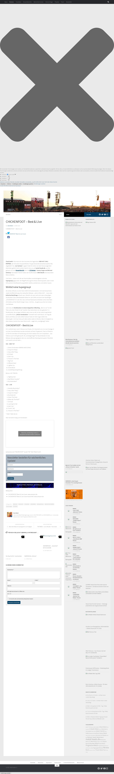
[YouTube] (105, 214)
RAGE (92, 748)
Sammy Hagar (9, 506)
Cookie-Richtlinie (4, 185)
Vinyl (87, 752)
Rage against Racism (98, 748)
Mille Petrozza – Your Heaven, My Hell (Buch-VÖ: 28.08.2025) (96, 652)
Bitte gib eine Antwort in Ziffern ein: (16, 591)
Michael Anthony (40, 504)
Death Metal (94, 729)
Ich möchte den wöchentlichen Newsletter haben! (21, 599)
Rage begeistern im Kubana (93, 339)
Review (106, 747)
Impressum (18, 185)
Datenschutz (12, 185)
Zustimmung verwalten (5, 773)
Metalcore (103, 739)
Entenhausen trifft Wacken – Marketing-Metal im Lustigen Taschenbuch (97, 669)
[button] (57, 85)
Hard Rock (96, 733)
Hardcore (91, 733)
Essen (106, 731)
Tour (104, 750)
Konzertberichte (27, 2)
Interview (97, 735)
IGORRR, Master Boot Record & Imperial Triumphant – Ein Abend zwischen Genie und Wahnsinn (97, 586)
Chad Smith (21, 504)
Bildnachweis (80, 762)
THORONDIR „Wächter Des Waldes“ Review (77, 596)
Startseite (32, 762)
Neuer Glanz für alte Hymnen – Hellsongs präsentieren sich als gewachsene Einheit (96, 605)
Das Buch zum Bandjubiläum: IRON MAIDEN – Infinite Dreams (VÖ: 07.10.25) (97, 627)
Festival (87, 733)
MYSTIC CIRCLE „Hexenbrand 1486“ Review (77, 539)
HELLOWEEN (93, 735)
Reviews (11, 2)
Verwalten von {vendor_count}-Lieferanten (30, 182)
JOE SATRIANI (33, 504)
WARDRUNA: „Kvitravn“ (30, 556)
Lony (88, 700)
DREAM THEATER (100, 731)
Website (9, 586)
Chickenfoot (27, 504)
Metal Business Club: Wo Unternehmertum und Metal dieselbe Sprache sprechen (72, 341)
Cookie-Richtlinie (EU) (69, 762)
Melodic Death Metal (93, 737)
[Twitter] (102, 214)
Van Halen (15, 506)
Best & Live (15, 504)
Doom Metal (94, 731)
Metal (102, 737)
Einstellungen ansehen (17, 184)
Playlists (57, 2)
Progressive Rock (102, 745)
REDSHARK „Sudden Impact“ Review (77, 520)
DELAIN (100, 729)
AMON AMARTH (96, 727)
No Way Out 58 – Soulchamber (14, 556)
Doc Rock (10, 225)
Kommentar (10, 569)
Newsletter (69, 2)
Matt (88, 706)
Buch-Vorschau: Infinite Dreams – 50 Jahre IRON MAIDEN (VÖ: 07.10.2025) (96, 685)
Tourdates (18, 2)
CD (90, 729)
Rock (87, 750)
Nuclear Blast (94, 743)
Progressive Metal (92, 745)
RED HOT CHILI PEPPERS (49, 504)
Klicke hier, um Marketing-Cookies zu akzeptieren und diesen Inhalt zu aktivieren (30, 433)
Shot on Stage (49, 2)
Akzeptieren (3, 184)
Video (107, 750)
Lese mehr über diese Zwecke (49, 182)
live (86, 737)
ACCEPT (87, 727)
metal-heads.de (93, 739)
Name (9, 580)
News (6, 2)
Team (62, 2)
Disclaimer (40, 762)
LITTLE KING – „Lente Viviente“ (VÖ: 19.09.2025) (77, 557)
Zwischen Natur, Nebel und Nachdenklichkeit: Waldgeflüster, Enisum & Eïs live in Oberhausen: (97, 462)
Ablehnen (9, 184)
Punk (107, 745)
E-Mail (9, 472)
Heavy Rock (88, 735)
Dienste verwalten (15, 182)
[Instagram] (107, 214)
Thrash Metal (99, 750)
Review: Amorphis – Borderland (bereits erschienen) (77, 577)
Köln (107, 735)
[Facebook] (100, 214)
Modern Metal (100, 741)
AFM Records (91, 727)
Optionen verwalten (5, 182)
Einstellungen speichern (28, 184)
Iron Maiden (103, 735)
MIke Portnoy (94, 741)
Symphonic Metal (92, 750)
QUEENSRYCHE (88, 748)
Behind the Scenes (38, 2)
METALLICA (88, 741)
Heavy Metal (103, 733)
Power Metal (102, 743)
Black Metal (103, 727)
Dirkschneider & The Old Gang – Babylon (76, 567)
